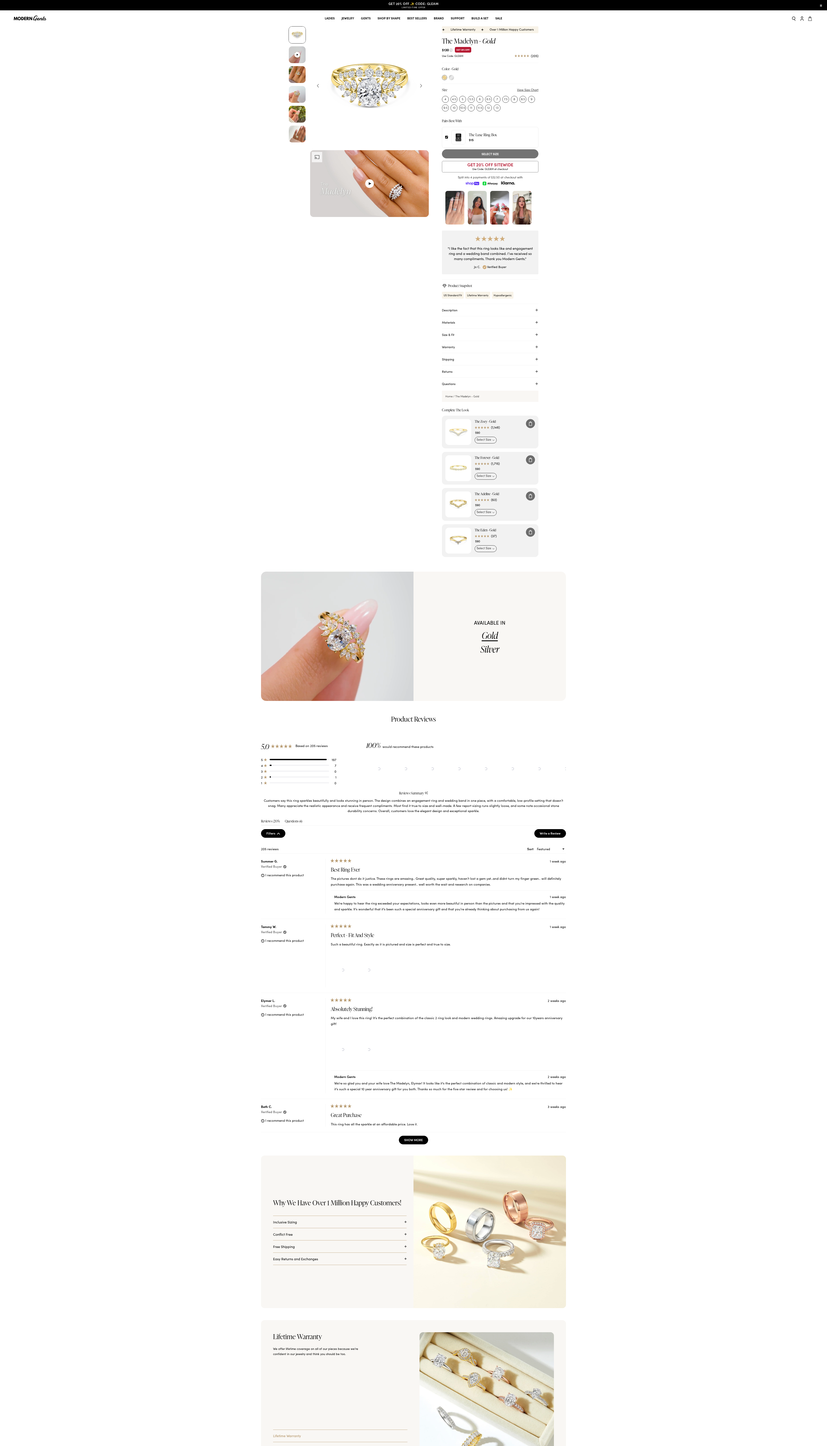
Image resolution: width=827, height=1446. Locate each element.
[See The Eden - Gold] (458, 541)
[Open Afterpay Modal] (490, 183)
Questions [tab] (293, 822)
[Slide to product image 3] (297, 74)
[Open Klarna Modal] (508, 183)
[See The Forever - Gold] (458, 468)
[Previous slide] (318, 85)
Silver (489, 649)
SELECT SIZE (490, 154)
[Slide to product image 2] (297, 54)
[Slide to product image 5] (297, 114)
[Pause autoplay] (821, 5)
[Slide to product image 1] (297, 35)
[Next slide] (421, 85)
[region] (466, 769)
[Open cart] (810, 18)
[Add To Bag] (530, 423)
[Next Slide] (562, 769)
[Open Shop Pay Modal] (472, 183)
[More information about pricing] (451, 49)
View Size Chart (527, 90)
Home (449, 396)
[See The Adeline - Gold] (458, 504)
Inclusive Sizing (285, 1222)
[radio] (444, 77)
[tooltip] (426, 793)
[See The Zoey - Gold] (458, 432)
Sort (530, 849)
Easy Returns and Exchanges (295, 1258)
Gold (490, 635)
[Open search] (794, 18)
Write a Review (553, 834)
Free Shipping (284, 1246)
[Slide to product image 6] (297, 134)
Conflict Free (283, 1234)
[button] (298, 759)
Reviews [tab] (270, 822)
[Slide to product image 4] (297, 94)
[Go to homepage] (30, 18)
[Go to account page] (802, 18)
